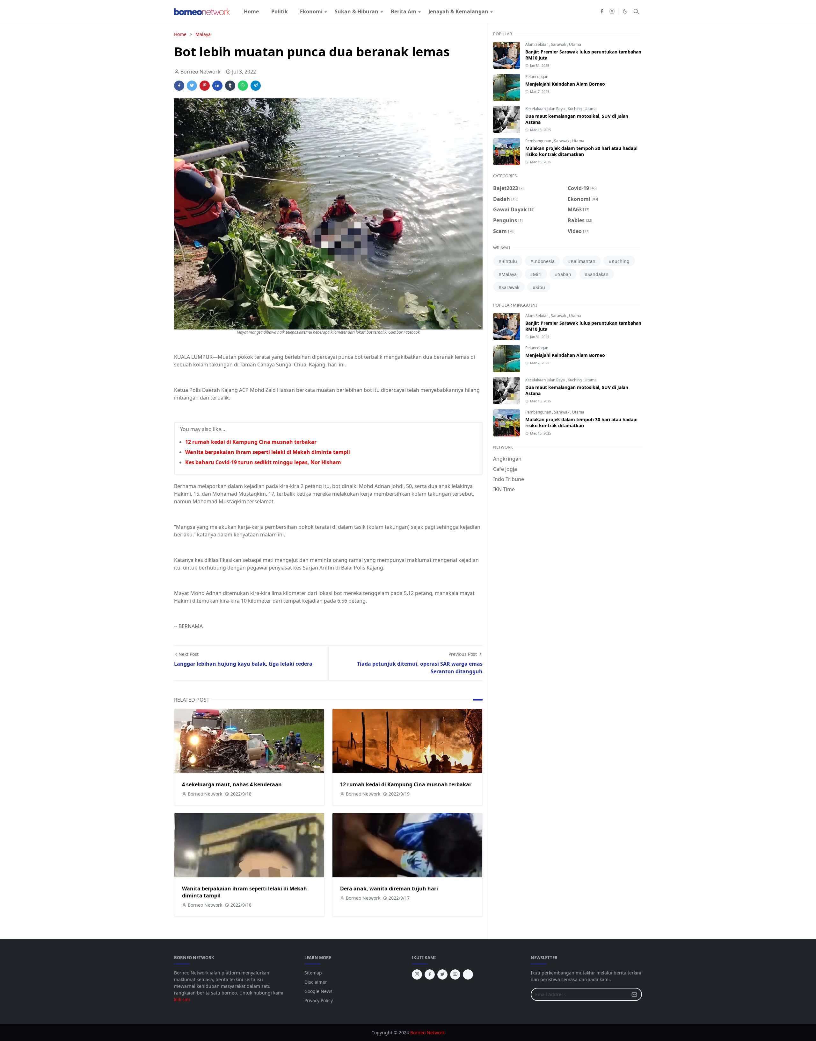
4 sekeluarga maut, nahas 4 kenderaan (232, 784)
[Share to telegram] (256, 86)
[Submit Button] (634, 994)
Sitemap (313, 973)
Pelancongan (536, 76)
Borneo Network (427, 1033)
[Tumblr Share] (230, 86)
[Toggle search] (636, 11)
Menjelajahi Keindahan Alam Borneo (565, 84)
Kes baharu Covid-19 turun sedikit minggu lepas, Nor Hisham (263, 462)
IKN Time (504, 489)
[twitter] (442, 974)
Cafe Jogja (505, 468)
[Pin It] (205, 86)
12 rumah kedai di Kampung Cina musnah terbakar (251, 441)
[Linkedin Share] (217, 86)
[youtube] (455, 974)
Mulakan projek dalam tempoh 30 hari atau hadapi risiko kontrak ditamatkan (581, 151)
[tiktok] (468, 974)
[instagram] (612, 11)
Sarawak (559, 44)
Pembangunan (538, 141)
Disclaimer (315, 982)
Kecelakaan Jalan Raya (545, 108)
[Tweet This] (192, 86)
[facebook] (602, 11)
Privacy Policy (318, 1000)
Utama (575, 44)
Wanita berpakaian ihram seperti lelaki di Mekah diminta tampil (267, 452)
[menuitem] (251, 11)
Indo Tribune (508, 479)
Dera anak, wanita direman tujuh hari (389, 888)
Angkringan (507, 458)
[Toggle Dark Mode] (625, 11)
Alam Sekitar (537, 44)
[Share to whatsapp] (243, 86)
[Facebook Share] (179, 86)
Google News (318, 991)
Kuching (575, 108)
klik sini (182, 999)
